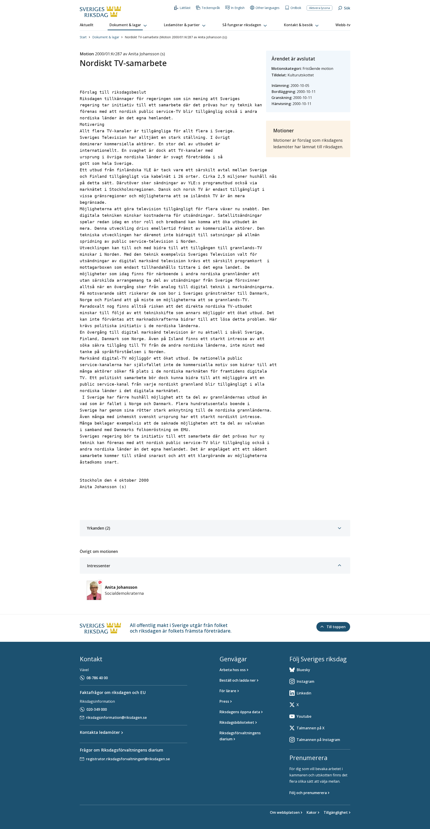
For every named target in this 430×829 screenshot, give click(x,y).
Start (83, 37)
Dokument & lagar (105, 37)
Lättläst (185, 8)
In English (238, 8)
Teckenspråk (211, 8)
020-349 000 (96, 709)
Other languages (268, 8)
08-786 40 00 (97, 677)
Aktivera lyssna (319, 8)
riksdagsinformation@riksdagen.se (116, 717)
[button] (128, 25)
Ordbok (295, 8)
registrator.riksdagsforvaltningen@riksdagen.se (128, 758)
